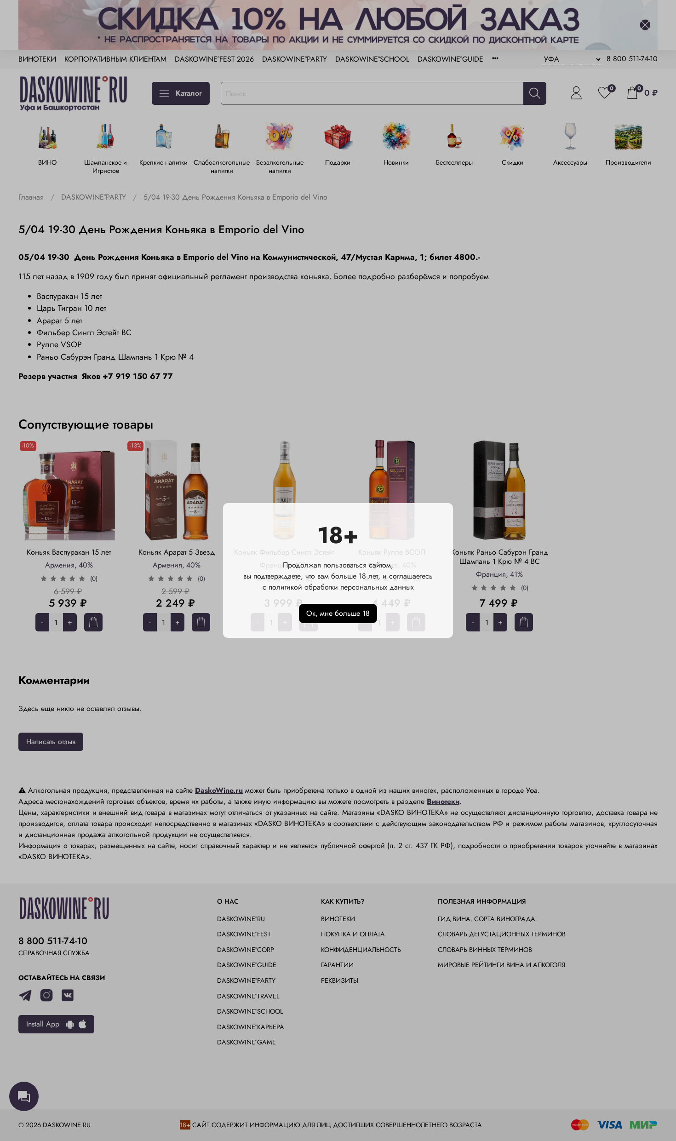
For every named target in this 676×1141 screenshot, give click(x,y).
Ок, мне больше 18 (338, 613)
